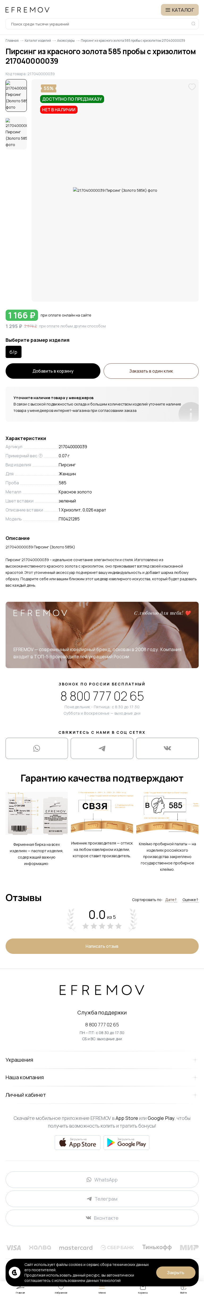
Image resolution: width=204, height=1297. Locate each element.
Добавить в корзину (53, 371)
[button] (16, 95)
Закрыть (175, 1272)
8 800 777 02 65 (102, 696)
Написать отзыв (102, 946)
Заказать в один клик (151, 371)
